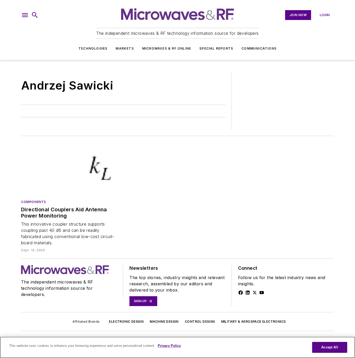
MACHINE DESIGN (164, 321)
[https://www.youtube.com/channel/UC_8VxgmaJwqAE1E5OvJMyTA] (261, 292)
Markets (125, 48)
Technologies (92, 48)
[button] (25, 15)
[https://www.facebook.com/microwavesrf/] (240, 292)
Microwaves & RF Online (166, 48)
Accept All (329, 347)
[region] (177, 347)
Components (33, 202)
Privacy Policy (169, 346)
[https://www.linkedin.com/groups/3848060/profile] (247, 292)
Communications (259, 48)
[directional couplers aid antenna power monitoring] (69, 168)
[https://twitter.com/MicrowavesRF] (254, 292)
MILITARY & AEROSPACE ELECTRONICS (253, 321)
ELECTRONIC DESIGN (126, 321)
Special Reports (216, 48)
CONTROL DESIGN (200, 321)
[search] (35, 15)
